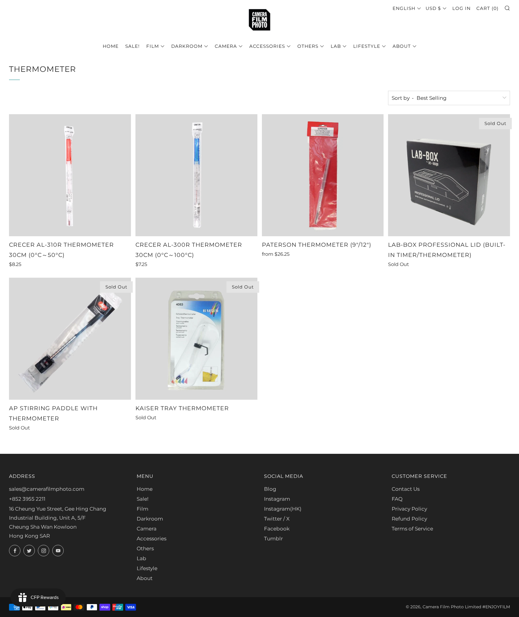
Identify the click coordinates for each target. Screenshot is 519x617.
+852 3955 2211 (27, 499)
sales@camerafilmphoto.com (46, 489)
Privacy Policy (409, 509)
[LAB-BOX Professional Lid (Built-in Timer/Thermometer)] (449, 175)
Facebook (277, 529)
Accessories (267, 46)
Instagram (277, 499)
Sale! (132, 46)
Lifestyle (366, 46)
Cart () (487, 8)
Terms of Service (412, 529)
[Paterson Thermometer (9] (323, 175)
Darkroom (186, 46)
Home (111, 46)
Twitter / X (277, 519)
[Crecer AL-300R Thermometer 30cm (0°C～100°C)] (196, 175)
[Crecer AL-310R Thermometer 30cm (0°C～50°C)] (70, 175)
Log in (461, 8)
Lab (336, 46)
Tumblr (273, 539)
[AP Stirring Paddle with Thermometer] (70, 339)
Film (152, 46)
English (404, 8)
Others (307, 46)
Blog (270, 489)
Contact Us (406, 489)
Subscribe (470, 591)
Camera (226, 46)
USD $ (433, 8)
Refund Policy (409, 519)
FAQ (397, 499)
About (402, 46)
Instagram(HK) (283, 509)
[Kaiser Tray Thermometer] (196, 339)
